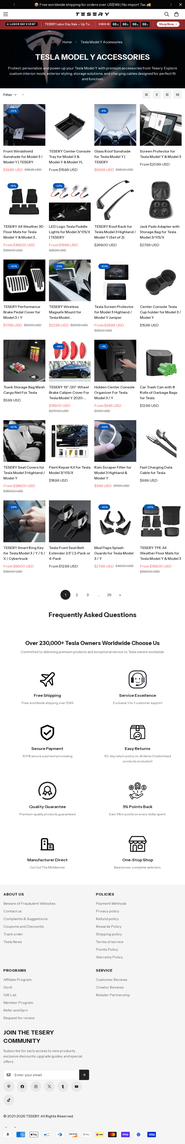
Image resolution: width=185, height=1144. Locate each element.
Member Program (18, 1002)
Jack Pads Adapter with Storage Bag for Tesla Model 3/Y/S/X (160, 231)
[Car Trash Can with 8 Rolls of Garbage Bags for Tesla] (161, 360)
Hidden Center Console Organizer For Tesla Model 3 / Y (114, 392)
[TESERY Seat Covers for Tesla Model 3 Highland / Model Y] (24, 441)
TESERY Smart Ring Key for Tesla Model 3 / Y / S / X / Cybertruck (24, 553)
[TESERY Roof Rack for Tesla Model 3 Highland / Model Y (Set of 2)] (115, 200)
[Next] (171, 4)
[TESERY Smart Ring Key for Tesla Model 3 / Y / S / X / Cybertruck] (24, 521)
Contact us (12, 911)
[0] (176, 14)
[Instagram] (35, 1086)
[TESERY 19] (70, 360)
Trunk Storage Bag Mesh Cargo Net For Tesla (24, 390)
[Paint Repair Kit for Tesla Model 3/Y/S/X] (70, 441)
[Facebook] (22, 1086)
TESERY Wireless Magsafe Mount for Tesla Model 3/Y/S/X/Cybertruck (65, 312)
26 (109, 595)
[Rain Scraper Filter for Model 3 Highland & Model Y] (115, 441)
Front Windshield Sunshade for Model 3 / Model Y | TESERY (23, 156)
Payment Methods (111, 903)
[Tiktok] (8, 1100)
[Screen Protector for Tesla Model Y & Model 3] (161, 125)
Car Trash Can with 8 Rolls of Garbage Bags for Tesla (158, 392)
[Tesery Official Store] (92, 14)
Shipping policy (109, 934)
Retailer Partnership (113, 995)
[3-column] (167, 95)
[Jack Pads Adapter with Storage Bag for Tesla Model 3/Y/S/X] (161, 200)
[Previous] (14, 4)
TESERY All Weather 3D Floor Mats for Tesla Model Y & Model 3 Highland (23, 232)
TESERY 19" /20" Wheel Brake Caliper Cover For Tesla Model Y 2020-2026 (69, 393)
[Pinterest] (8, 1086)
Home (67, 42)
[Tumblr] (63, 1086)
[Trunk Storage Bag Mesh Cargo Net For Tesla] (24, 360)
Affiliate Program (17, 979)
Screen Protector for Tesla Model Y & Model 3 (160, 154)
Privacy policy (107, 911)
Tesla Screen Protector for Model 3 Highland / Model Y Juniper (114, 312)
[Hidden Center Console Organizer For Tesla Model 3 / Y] (115, 360)
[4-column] (177, 95)
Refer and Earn (15, 1010)
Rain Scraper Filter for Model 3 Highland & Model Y (112, 472)
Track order (13, 934)
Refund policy (107, 918)
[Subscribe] (84, 1075)
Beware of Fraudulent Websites (29, 903)
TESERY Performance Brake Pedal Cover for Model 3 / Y (21, 312)
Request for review (19, 1018)
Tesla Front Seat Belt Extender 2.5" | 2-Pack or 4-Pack (69, 553)
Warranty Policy (109, 957)
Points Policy (107, 949)
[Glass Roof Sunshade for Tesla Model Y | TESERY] (115, 125)
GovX (7, 987)
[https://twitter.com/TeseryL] (49, 1086)
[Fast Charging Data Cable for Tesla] (161, 441)
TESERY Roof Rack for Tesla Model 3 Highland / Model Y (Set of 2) (115, 231)
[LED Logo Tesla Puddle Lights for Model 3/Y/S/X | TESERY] (70, 200)
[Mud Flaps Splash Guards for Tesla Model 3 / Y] (115, 521)
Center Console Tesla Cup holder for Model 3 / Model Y (160, 312)
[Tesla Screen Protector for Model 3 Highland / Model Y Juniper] (115, 280)
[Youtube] (76, 1086)
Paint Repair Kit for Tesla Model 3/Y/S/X (69, 470)
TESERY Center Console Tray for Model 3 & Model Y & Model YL (70, 156)
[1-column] (146, 95)
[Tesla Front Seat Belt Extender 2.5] (70, 521)
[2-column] (157, 95)
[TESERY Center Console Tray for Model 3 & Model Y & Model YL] (70, 125)
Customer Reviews (111, 979)
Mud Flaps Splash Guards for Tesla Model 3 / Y (114, 553)
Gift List (9, 995)
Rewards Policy (108, 926)
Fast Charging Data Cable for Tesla (156, 470)
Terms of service (109, 941)
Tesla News (12, 941)
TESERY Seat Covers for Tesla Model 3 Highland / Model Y (24, 472)
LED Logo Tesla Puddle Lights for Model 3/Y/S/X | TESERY (69, 231)
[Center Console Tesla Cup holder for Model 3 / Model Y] (161, 280)
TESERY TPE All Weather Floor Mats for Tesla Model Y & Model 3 (160, 553)
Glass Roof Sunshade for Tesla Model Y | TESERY (112, 156)
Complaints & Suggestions (25, 918)
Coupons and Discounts (23, 926)
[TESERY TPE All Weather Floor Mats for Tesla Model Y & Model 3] (161, 521)
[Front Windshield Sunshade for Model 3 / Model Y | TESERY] (24, 125)
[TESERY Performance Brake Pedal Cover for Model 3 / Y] (24, 280)
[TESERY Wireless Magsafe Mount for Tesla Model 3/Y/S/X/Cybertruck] (70, 280)
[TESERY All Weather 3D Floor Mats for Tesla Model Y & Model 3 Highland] (24, 200)
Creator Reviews (110, 987)
